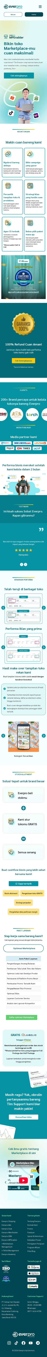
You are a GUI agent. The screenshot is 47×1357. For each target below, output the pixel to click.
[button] (5, 1182)
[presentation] (3, 608)
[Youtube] (30, 1343)
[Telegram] (38, 1343)
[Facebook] (23, 1343)
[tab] (23, 948)
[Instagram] (9, 1343)
